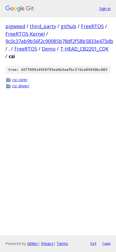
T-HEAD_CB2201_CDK (84, 48)
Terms (62, 243)
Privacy (47, 243)
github (68, 26)
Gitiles (32, 243)
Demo (49, 48)
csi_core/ (20, 79)
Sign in (105, 8)
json (106, 243)
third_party (43, 26)
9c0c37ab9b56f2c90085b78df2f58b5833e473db (59, 41)
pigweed (15, 26)
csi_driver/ (20, 85)
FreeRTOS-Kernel (25, 34)
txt (93, 243)
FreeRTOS (92, 26)
